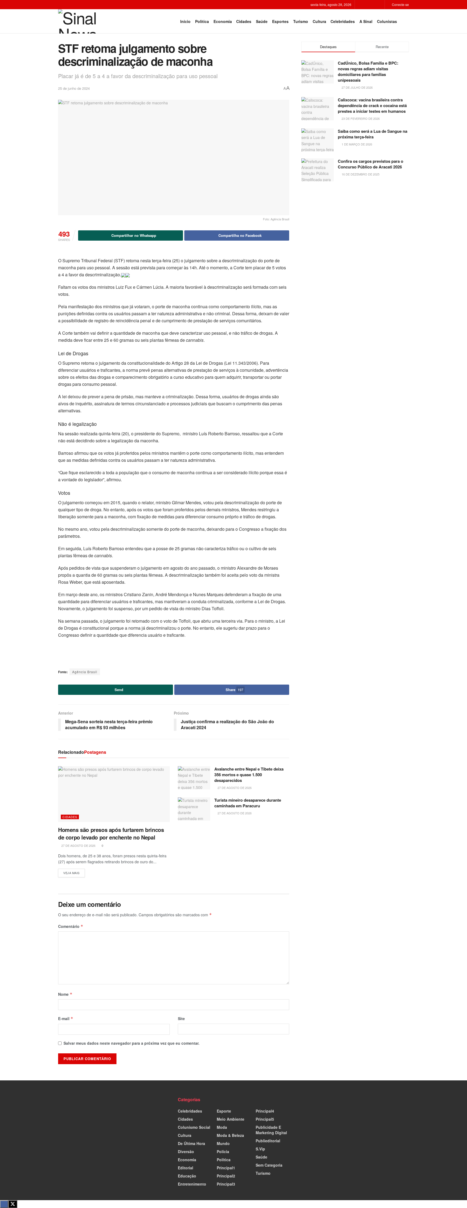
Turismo (300, 21)
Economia (223, 21)
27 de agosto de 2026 (78, 845)
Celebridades (343, 21)
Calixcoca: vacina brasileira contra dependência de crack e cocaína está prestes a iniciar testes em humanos (372, 105)
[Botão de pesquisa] (407, 21)
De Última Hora (191, 1143)
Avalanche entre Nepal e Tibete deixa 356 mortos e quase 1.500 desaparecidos (248, 774)
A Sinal (365, 21)
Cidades (243, 21)
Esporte (224, 1111)
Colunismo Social (194, 1127)
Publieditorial (268, 1140)
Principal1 (226, 1167)
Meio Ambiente (230, 1119)
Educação (187, 1176)
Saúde (262, 21)
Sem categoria (269, 1165)
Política (202, 21)
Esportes (280, 21)
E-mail (65, 1018)
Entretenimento (192, 1184)
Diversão (186, 1151)
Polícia (223, 1151)
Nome (65, 994)
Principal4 (265, 1111)
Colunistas (387, 21)
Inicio (185, 21)
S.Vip (260, 1148)
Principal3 (226, 1184)
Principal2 (226, 1176)
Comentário (70, 926)
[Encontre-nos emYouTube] (379, 4)
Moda (222, 1127)
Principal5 (265, 1119)
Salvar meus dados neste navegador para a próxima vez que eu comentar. (131, 1043)
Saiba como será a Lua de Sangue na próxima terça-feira (372, 134)
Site (181, 1018)
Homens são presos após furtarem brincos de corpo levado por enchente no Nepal (111, 833)
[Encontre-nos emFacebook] (366, 4)
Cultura (319, 21)
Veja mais (74, 872)
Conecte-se (400, 4)
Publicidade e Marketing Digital (271, 1129)
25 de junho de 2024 (74, 88)
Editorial (185, 1167)
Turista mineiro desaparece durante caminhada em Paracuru (247, 803)
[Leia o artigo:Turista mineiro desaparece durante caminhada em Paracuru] (194, 809)
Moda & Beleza (230, 1135)
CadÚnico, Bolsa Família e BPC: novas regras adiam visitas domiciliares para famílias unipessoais (368, 71)
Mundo (223, 1143)
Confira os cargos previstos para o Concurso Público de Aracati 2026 (370, 164)
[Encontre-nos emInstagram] (373, 4)
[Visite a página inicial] (81, 21)
